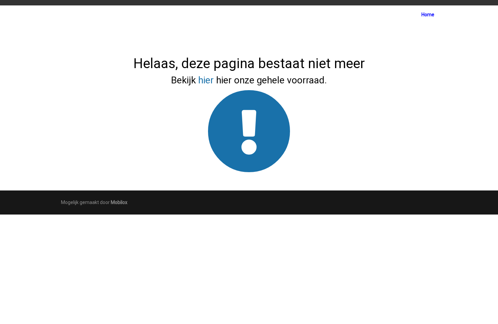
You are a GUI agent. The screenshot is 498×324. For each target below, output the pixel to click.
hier (206, 80)
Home (427, 14)
